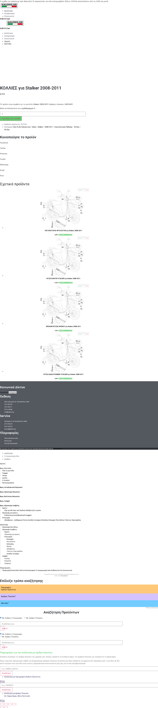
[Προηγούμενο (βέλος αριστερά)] (2, 707)
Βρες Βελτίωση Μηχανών (10, 496)
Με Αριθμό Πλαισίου (34, 618)
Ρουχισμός (6, 518)
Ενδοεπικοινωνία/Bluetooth (14, 515)
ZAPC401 (68, 104)
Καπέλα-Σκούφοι (34, 520)
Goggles (29, 515)
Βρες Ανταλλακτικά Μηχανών (11, 487)
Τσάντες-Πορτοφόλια (73, 520)
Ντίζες (7, 130)
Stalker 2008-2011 (40, 104)
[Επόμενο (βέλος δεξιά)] (6, 707)
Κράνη (4, 508)
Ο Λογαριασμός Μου (43, 570)
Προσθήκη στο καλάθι (11, 118)
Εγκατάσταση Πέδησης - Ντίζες (67, 127)
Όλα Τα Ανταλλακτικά (21, 127)
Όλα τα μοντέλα (8, 470)
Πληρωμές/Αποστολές (10, 570)
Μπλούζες (44, 520)
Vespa (4, 475)
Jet (18, 510)
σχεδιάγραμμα (27, 108)
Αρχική (2, 464)
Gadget (5, 556)
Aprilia (4, 478)
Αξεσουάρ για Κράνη (9, 513)
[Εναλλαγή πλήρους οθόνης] (10, 704)
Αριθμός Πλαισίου (8, 596)
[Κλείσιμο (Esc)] (2, 704)
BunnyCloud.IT (57, 448)
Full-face (13, 510)
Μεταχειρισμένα (8, 483)
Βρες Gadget (5, 501)
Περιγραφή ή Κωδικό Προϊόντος (8, 588)
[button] (61, 144)
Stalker (40, 127)
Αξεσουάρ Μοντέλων (10, 527)
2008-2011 (49, 127)
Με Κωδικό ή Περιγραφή (12, 618)
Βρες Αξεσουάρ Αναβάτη (9, 505)
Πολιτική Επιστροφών (27, 570)
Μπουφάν (52, 520)
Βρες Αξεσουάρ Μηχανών (10, 492)
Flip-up (7, 510)
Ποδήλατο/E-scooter (33, 510)
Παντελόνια (60, 520)
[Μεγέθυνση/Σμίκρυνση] (14, 704)
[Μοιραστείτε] (6, 704)
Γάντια (25, 520)
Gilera (34, 127)
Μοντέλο (5, 603)
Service (60, 570)
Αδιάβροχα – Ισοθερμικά (13, 520)
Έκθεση (54, 570)
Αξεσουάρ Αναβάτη (9, 529)
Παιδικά (22, 510)
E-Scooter (6, 480)
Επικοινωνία (67, 570)
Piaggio (5, 473)
